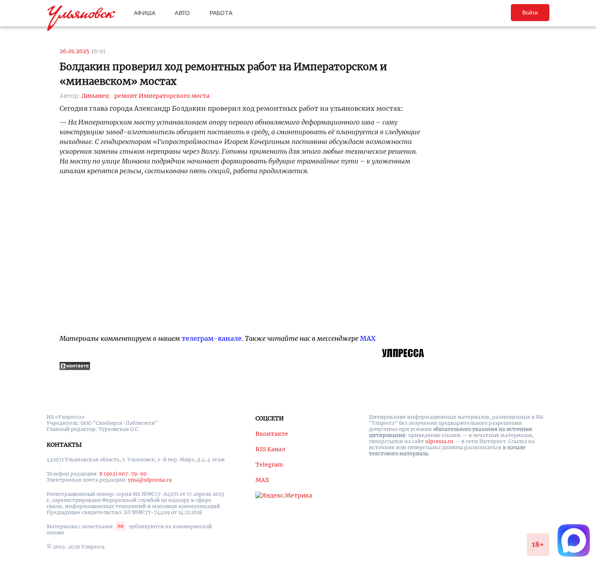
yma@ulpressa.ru (150, 480)
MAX (367, 338)
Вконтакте (271, 433)
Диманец (95, 95)
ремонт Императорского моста (162, 95)
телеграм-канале (212, 338)
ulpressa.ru (439, 441)
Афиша (144, 13)
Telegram (269, 464)
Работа (221, 13)
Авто (182, 13)
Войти (530, 12)
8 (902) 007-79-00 (123, 474)
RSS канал (270, 449)
